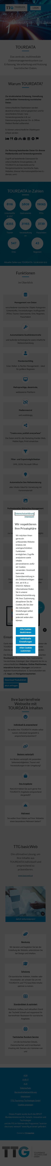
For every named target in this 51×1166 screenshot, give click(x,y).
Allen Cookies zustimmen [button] (25, 649)
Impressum (29, 517)
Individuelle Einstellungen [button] (25, 640)
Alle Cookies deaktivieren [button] (25, 631)
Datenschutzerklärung (24, 513)
